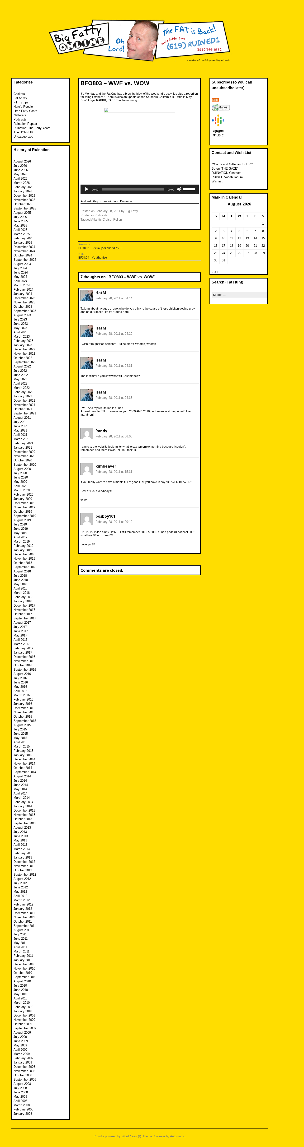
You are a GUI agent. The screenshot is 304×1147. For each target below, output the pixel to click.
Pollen (117, 219)
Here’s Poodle (23, 106)
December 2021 (24, 400)
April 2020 (20, 486)
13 (247, 238)
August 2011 (22, 930)
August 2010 (22, 981)
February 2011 (23, 955)
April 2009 (20, 1049)
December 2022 (24, 349)
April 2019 (20, 537)
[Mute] (179, 189)
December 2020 (24, 452)
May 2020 (20, 481)
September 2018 (25, 567)
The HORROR (23, 132)
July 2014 (20, 780)
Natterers (20, 115)
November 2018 (24, 558)
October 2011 (23, 921)
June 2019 (21, 528)
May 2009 (20, 1045)
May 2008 (20, 1096)
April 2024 (20, 281)
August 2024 (22, 264)
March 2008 (22, 1105)
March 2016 (22, 695)
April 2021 (20, 435)
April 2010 (20, 998)
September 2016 (25, 669)
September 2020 (25, 464)
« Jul (215, 272)
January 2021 (23, 447)
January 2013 (23, 857)
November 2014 (24, 763)
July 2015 (20, 729)
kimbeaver (105, 466)
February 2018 (23, 597)
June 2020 (21, 477)
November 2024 (24, 251)
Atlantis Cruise (101, 219)
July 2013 (20, 832)
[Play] (86, 189)
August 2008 (22, 1084)
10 (223, 238)
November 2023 (24, 302)
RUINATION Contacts (227, 173)
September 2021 (25, 413)
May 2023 (20, 328)
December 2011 (24, 913)
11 (231, 238)
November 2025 (24, 200)
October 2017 (23, 614)
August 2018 (22, 571)
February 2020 (23, 494)
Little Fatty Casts (25, 111)
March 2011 (21, 951)
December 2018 (24, 554)
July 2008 (20, 1088)
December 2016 (24, 657)
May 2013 (20, 840)
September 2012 (25, 874)
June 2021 (21, 426)
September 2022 (25, 362)
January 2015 (23, 755)
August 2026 (22, 161)
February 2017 (23, 648)
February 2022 (23, 392)
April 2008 (20, 1101)
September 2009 (25, 1028)
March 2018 (22, 592)
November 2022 (24, 353)
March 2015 (22, 746)
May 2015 (20, 738)
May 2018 (20, 584)
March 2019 (22, 541)
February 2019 (23, 546)
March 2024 (22, 285)
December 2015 (24, 708)
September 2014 (25, 772)
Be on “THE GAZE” (225, 168)
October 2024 (23, 255)
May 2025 (20, 225)
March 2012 (22, 900)
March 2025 (22, 234)
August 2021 (22, 417)
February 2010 (23, 1007)
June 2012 (21, 887)
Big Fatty (131, 211)
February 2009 (23, 1058)
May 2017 (20, 635)
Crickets (19, 94)
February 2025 (23, 238)
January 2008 (23, 1113)
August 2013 (22, 827)
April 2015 (20, 742)
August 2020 (22, 469)
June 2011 (21, 938)
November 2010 (24, 968)
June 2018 (21, 580)
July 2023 (20, 319)
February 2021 (23, 443)
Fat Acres (20, 98)
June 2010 (21, 990)
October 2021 (23, 409)
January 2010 (23, 1011)
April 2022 (20, 383)
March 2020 (22, 490)
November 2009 (24, 1020)
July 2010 (20, 985)
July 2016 (20, 678)
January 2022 (23, 396)
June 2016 (21, 682)
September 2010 (25, 977)
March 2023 (22, 336)
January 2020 (23, 499)
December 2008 (24, 1066)
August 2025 (22, 212)
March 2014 (22, 797)
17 (223, 245)
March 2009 (22, 1054)
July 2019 (20, 524)
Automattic (177, 1136)
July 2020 (20, 473)
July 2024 (20, 268)
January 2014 (23, 806)
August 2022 (22, 366)
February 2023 (23, 341)
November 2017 (24, 610)
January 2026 (23, 191)
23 (215, 253)
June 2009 (21, 1041)
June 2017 (21, 631)
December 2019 (24, 503)
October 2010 (23, 973)
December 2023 (24, 298)
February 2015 (23, 750)
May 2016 (20, 686)
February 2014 (23, 802)
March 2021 (22, 439)
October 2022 (23, 358)
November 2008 (24, 1071)
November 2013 (24, 815)
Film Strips (21, 102)
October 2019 (23, 511)
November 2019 (24, 507)
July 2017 (20, 627)
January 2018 (23, 601)
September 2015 (25, 721)
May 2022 (20, 379)
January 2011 (23, 960)
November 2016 (24, 661)
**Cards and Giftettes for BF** (232, 164)
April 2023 (20, 332)
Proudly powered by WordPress (115, 1136)
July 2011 (20, 934)
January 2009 (23, 1062)
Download (126, 201)
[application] (140, 189)
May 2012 (20, 891)
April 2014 (20, 793)
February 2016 (23, 699)
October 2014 (23, 768)
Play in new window (105, 201)
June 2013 (21, 836)
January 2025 (23, 242)
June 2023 (21, 323)
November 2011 (24, 917)
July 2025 (20, 217)
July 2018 (20, 575)
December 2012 (24, 862)
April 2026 (20, 178)
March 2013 (22, 849)
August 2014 (22, 776)
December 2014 (24, 759)
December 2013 (24, 810)
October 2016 (23, 665)
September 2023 (25, 311)
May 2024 (20, 277)
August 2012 (22, 879)
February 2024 (23, 289)
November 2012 (24, 866)
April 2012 (20, 896)
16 (215, 245)
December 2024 (24, 247)
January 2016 (23, 704)
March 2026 (22, 183)
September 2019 (25, 516)
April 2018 (20, 588)
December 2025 (24, 195)
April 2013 (20, 844)
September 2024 (25, 259)
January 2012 (23, 908)
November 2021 (24, 405)
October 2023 (23, 306)
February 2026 (23, 187)
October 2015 (23, 716)
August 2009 (22, 1032)
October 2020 (23, 460)
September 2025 (25, 208)
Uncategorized (23, 136)
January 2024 (23, 294)
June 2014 (21, 785)
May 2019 (20, 533)
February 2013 (23, 853)
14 (255, 238)
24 (223, 253)
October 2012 (23, 870)
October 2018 (23, 563)
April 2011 (20, 947)
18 (231, 245)
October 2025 (23, 204)
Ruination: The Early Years (32, 128)
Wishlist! (217, 181)
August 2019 (22, 520)
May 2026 (20, 174)
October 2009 (23, 1024)
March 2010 (22, 1002)
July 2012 (20, 883)
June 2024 (21, 272)
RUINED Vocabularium (227, 177)
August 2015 (22, 725)
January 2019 (23, 550)
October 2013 (23, 819)
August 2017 (22, 622)
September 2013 (25, 823)
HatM (100, 292)
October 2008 (23, 1075)
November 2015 (24, 712)
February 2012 (23, 904)
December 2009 (24, 1015)
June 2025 (21, 221)
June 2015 (21, 733)
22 (263, 245)
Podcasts (101, 215)
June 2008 (21, 1092)
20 (247, 245)
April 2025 (20, 230)
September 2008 (25, 1079)
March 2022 (22, 388)
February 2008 (23, 1109)
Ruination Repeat (25, 123)
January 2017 (23, 652)
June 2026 (21, 170)
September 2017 (25, 618)
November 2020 (24, 456)
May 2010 (20, 994)
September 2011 (25, 926)
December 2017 (24, 605)
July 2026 (20, 165)
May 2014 (20, 789)
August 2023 (22, 315)
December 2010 (24, 964)
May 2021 (20, 430)
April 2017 (20, 639)
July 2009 (20, 1037)
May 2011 (20, 943)
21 (255, 245)
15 (263, 238)
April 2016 (20, 691)
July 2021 (20, 422)
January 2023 (23, 345)
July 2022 (20, 370)
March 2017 (22, 644)
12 (239, 238)
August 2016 (22, 674)
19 (239, 245)
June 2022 (21, 375)
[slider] (189, 189)
